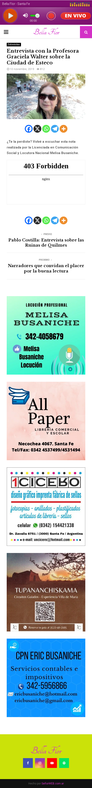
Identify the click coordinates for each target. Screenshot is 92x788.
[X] (37, 129)
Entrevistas (14, 44)
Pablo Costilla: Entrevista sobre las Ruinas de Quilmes (46, 243)
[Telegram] (55, 129)
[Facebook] (29, 129)
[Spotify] (64, 763)
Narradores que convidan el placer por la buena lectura (46, 268)
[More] (63, 129)
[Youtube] (52, 763)
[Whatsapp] (46, 129)
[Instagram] (40, 763)
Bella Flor (46, 32)
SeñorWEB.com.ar (53, 783)
